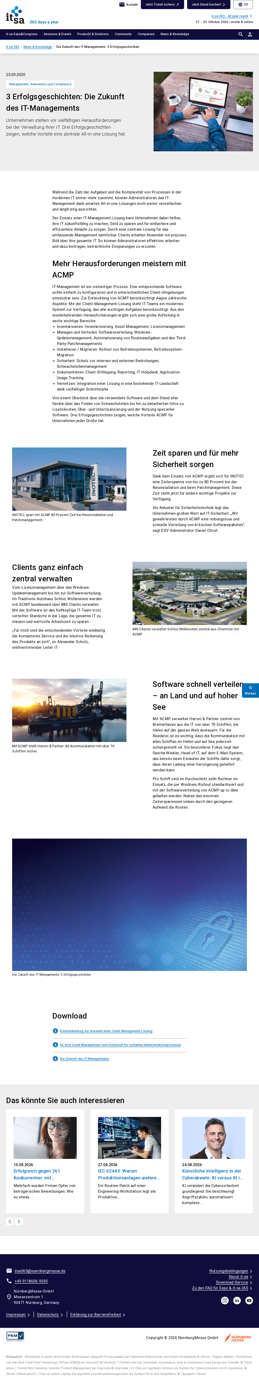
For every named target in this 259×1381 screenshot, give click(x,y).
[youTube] (249, 1300)
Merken (250, 690)
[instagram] (225, 1300)
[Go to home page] (34, 14)
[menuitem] (25, 34)
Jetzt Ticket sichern (160, 4)
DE (243, 4)
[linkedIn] (237, 1300)
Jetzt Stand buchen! (206, 4)
